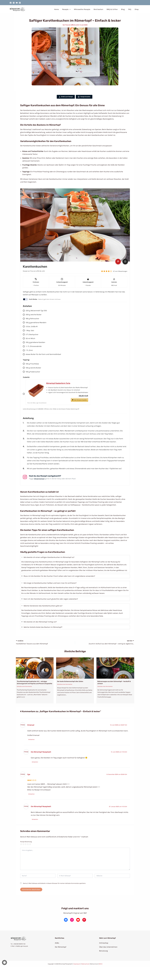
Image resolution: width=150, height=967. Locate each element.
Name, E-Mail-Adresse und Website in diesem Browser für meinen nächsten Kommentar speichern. (54, 883)
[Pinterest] (20, 3)
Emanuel (30, 725)
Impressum (76, 964)
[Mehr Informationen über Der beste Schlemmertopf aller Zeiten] (75, 668)
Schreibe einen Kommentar (24, 686)
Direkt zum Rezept (67, 97)
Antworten (31, 739)
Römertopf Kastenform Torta (58, 383)
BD (100, 964)
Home (56, 9)
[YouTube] (17, 3)
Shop (137, 9)
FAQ (129, 9)
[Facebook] (11, 3)
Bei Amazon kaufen (80, 400)
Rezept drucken (85, 97)
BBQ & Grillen (112, 9)
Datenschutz (85, 964)
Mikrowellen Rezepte (82, 9)
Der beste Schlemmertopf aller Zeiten (70, 681)
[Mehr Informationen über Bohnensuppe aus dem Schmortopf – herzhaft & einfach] (115, 668)
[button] (69, 9)
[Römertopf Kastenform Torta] (36, 390)
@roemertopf (39, 479)
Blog (123, 9)
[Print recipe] (125, 261)
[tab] (75, 564)
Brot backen (98, 9)
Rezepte (65, 9)
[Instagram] (14, 3)
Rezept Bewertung (26, 842)
